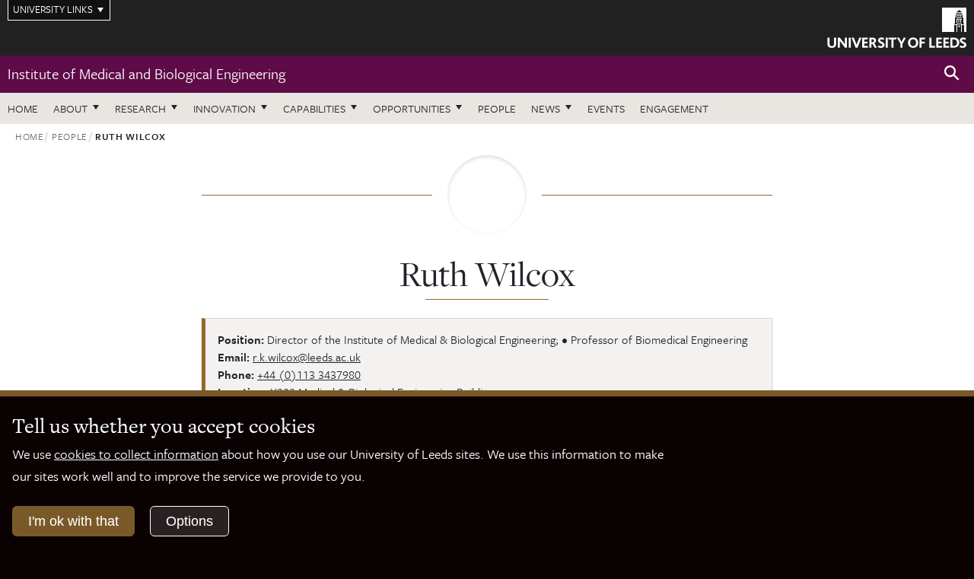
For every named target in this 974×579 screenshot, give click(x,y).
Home (23, 108)
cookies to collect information (136, 453)
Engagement (674, 108)
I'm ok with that (73, 521)
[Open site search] (951, 73)
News (545, 108)
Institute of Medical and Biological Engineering (146, 73)
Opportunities (411, 108)
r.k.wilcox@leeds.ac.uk (307, 356)
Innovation (224, 108)
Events (606, 108)
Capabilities (314, 108)
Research (140, 108)
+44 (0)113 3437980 (309, 374)
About (70, 108)
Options (189, 521)
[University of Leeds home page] (896, 25)
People (497, 108)
